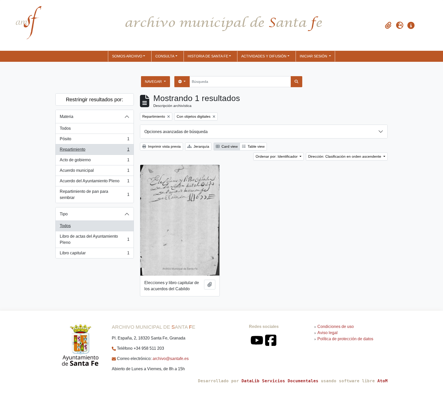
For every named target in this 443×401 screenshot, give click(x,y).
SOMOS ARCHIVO (127, 56)
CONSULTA (164, 56)
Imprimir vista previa (164, 146)
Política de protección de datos (345, 339)
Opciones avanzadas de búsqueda (176, 131)
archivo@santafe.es (171, 358)
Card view (229, 146)
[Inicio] (24, 25)
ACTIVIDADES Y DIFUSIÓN (263, 56)
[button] (388, 25)
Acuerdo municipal (94, 172)
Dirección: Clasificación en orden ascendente (345, 156)
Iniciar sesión (314, 56)
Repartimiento (94, 151)
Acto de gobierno (94, 161)
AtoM (382, 380)
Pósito (94, 140)
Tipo (64, 214)
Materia (66, 116)
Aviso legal (327, 332)
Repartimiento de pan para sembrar (94, 194)
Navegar (154, 81)
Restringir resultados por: (94, 99)
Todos (65, 128)
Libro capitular (94, 254)
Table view (256, 146)
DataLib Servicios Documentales (279, 380)
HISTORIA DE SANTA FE (208, 56)
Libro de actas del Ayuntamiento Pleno (94, 239)
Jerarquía (201, 146)
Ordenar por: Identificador (277, 156)
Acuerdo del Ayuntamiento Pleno (94, 182)
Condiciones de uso (335, 326)
